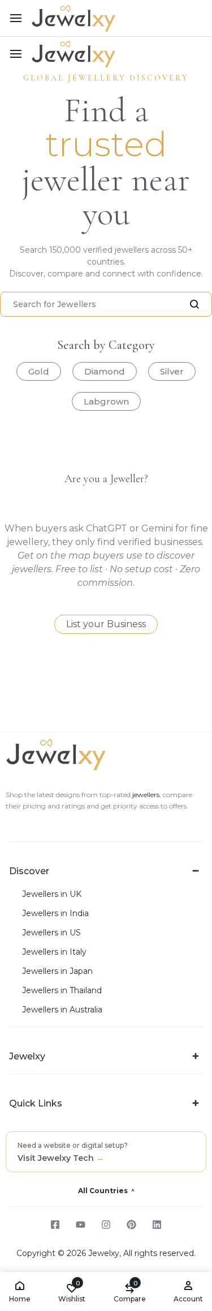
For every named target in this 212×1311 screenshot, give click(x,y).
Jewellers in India (55, 913)
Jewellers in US (51, 933)
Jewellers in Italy (54, 952)
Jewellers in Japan (57, 971)
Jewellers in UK (51, 894)
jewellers (145, 794)
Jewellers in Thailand (62, 990)
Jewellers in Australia (62, 1010)
